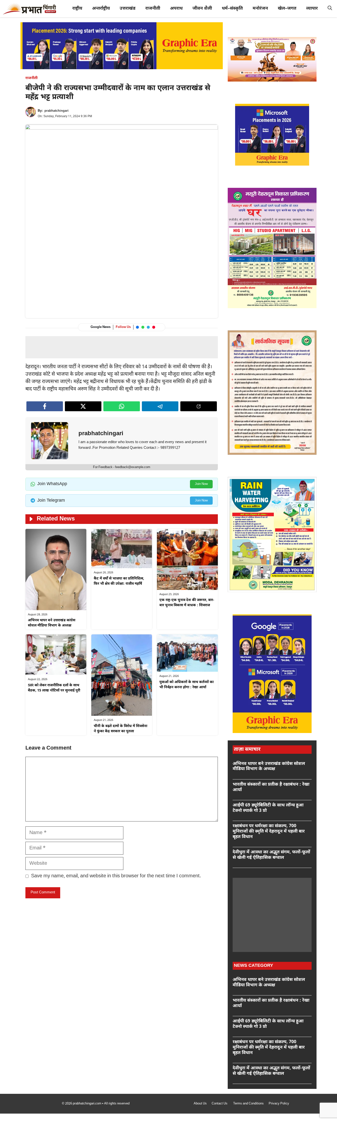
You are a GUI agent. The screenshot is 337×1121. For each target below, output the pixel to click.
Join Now (201, 484)
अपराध (176, 8)
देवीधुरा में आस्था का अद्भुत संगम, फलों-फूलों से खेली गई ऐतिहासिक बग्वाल (271, 855)
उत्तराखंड (127, 8)
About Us (200, 1103)
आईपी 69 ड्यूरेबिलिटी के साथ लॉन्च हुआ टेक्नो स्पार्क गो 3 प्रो (268, 808)
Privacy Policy (279, 1103)
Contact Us (220, 1103)
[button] (330, 8)
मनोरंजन (260, 8)
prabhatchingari (56, 111)
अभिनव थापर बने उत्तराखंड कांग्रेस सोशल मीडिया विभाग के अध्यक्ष (269, 766)
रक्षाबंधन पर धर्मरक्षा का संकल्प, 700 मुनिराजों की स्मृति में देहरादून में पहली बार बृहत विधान (269, 831)
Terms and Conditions (248, 1103)
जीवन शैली (202, 8)
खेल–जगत (287, 8)
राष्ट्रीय (77, 8)
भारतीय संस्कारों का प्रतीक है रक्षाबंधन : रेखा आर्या (271, 787)
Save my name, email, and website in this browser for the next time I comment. (116, 876)
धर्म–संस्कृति (232, 8)
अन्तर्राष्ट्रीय (101, 8)
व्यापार (312, 8)
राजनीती (152, 8)
